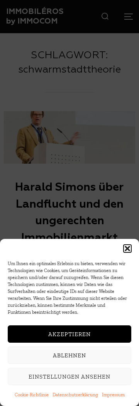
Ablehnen (69, 355)
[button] (127, 248)
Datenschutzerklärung (75, 395)
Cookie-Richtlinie (32, 395)
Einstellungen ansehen (69, 376)
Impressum (113, 395)
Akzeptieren (69, 334)
